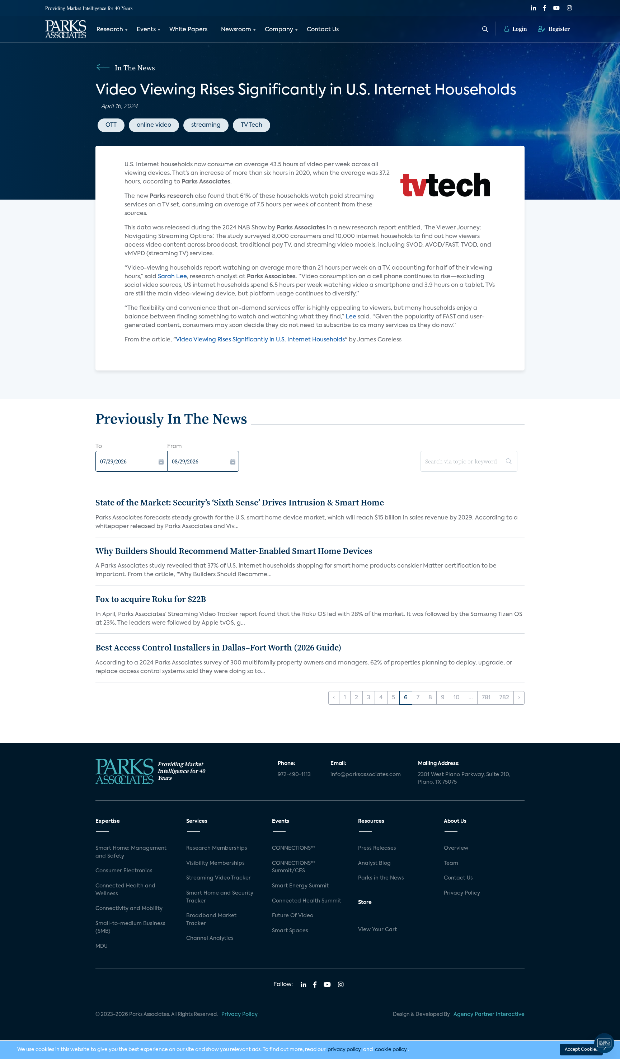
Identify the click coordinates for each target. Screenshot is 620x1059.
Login (519, 29)
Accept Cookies (581, 1050)
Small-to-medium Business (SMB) (130, 927)
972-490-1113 (294, 774)
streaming (206, 125)
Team (451, 863)
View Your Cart (377, 929)
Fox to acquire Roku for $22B (150, 599)
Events (146, 30)
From (174, 446)
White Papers (188, 30)
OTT (111, 125)
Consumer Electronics (123, 870)
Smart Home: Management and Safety (130, 852)
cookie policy (391, 1049)
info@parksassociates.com (365, 774)
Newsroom (236, 30)
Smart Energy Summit (300, 885)
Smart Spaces (290, 930)
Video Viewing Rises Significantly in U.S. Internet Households (260, 340)
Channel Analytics (210, 938)
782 (504, 698)
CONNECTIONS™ (293, 848)
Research (110, 30)
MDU (101, 946)
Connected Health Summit (306, 901)
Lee (352, 317)
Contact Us (323, 30)
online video (154, 125)
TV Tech (251, 125)
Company (279, 30)
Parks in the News (381, 878)
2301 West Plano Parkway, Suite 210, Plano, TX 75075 (464, 778)
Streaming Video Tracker (218, 878)
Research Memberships (216, 848)
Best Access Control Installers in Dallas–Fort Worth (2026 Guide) (218, 647)
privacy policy (344, 1049)
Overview (456, 848)
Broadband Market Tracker (211, 919)
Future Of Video (292, 915)
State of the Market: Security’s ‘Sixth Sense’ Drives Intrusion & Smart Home (239, 502)
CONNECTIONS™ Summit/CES (293, 867)
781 (486, 698)
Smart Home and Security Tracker (219, 897)
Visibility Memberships (215, 863)
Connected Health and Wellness (125, 889)
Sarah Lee (172, 277)
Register (558, 29)
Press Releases (377, 848)
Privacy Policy (462, 893)
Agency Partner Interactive (489, 1014)
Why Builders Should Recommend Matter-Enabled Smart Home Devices (233, 551)
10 (457, 698)
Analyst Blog (374, 863)
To (98, 446)
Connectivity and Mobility (129, 908)
